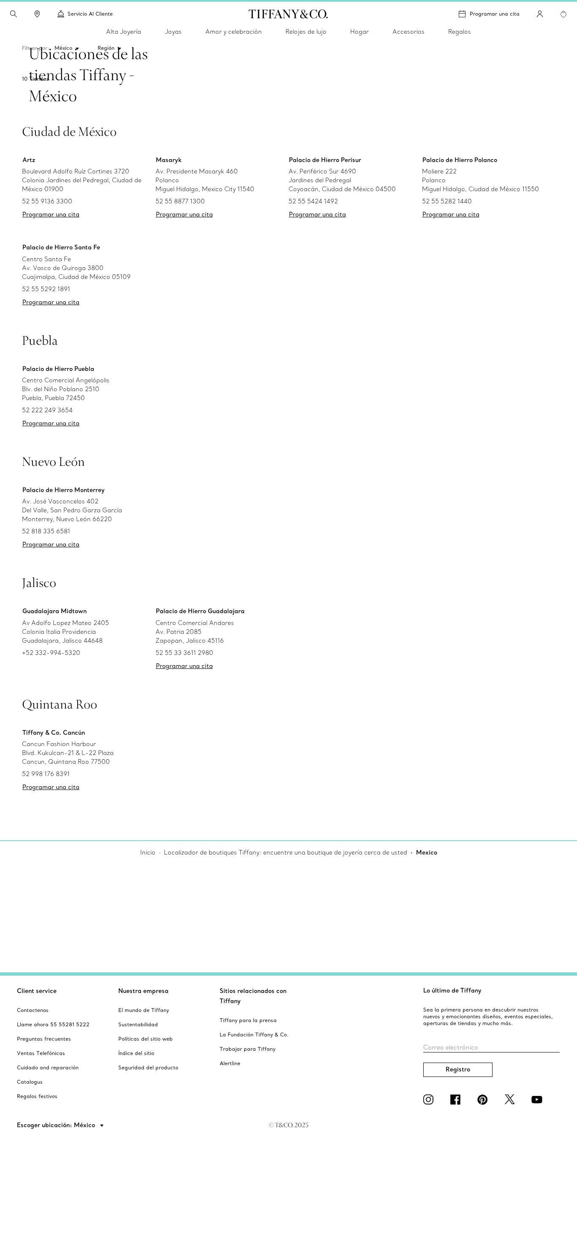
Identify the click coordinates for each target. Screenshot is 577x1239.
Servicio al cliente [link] (90, 14)
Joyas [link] (173, 31)
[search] (13, 14)
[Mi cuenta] (539, 14)
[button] (13, 14)
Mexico (426, 852)
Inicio (147, 852)
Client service (37, 991)
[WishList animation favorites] (563, 14)
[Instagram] (430, 1099)
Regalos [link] (459, 31)
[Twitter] (511, 1099)
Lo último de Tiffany (452, 990)
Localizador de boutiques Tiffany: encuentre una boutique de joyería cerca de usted (285, 852)
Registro (458, 1069)
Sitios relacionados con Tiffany (253, 996)
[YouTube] (538, 1099)
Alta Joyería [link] (123, 31)
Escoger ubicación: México (57, 1125)
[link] (37, 14)
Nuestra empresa (143, 991)
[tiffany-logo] (288, 13)
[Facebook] (457, 1099)
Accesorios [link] (408, 31)
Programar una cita (495, 14)
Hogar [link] (359, 31)
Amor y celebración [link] (233, 31)
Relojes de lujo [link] (306, 31)
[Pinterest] (484, 1099)
